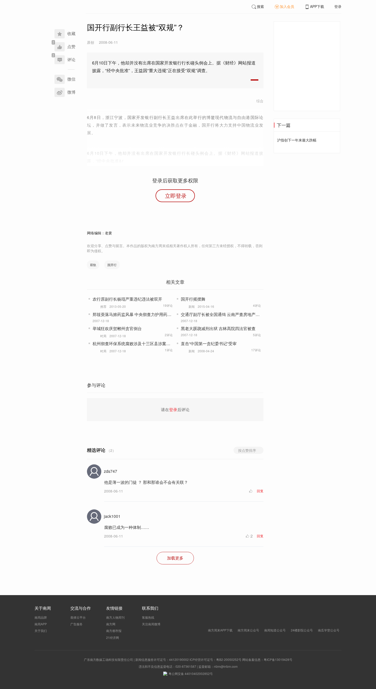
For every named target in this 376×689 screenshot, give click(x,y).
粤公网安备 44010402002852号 (191, 673)
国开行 (112, 265)
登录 (337, 6)
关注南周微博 (151, 624)
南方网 (110, 624)
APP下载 (317, 6)
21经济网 (112, 637)
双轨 (93, 265)
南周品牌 (41, 617)
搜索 (260, 6)
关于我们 (41, 630)
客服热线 (148, 617)
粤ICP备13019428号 (278, 659)
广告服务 (76, 624)
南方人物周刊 (115, 617)
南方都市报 (113, 630)
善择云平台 (78, 617)
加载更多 (175, 558)
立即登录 (175, 195)
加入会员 (287, 6)
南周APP (41, 624)
